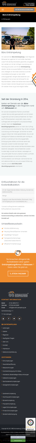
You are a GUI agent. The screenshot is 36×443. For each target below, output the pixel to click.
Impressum (6, 348)
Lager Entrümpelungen (10, 407)
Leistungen (6, 328)
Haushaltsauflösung (9, 364)
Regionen (5, 335)
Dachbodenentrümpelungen (11, 381)
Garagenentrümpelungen (10, 385)
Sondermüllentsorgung (10, 414)
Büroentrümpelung (8, 400)
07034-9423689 (30, 5)
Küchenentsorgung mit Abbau (12, 371)
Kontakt (5, 345)
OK (18, 437)
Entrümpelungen (8, 361)
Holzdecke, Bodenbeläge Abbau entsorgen (16, 374)
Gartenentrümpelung (9, 393)
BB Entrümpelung (9, 324)
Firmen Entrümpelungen (10, 411)
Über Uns (5, 342)
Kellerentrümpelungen (9, 378)
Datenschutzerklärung (18, 440)
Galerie (5, 331)
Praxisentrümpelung (9, 404)
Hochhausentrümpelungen (11, 397)
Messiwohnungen (8, 368)
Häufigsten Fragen (8, 338)
